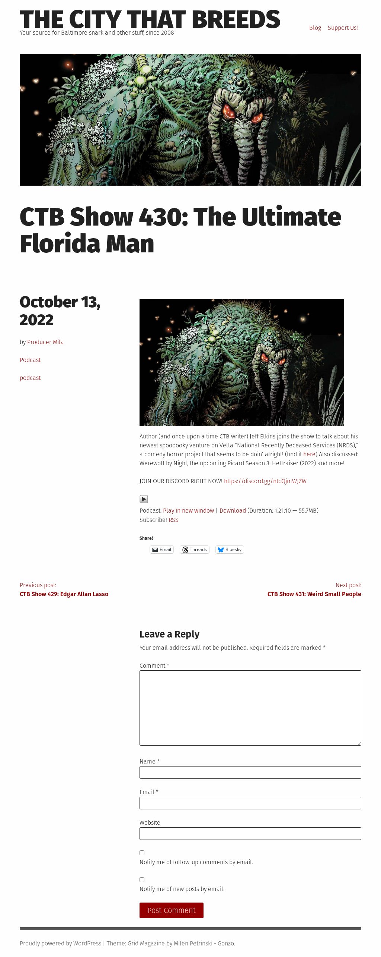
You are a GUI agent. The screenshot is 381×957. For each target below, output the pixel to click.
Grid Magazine (146, 943)
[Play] (144, 501)
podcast (30, 377)
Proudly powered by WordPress (60, 943)
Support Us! (343, 27)
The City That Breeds (150, 19)
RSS (174, 519)
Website (150, 822)
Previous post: (64, 590)
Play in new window (188, 510)
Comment (154, 665)
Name (150, 761)
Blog (315, 27)
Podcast (30, 359)
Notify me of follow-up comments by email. (196, 862)
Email (149, 792)
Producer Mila (45, 342)
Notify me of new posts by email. (182, 889)
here (309, 454)
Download (233, 510)
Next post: (314, 590)
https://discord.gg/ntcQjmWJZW (265, 481)
